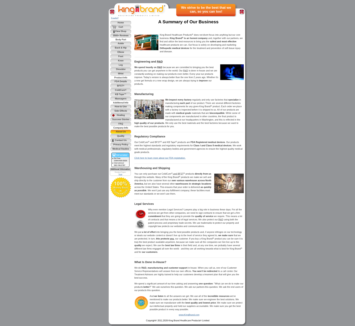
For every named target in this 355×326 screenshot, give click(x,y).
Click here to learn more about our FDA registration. (160, 158)
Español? (115, 18)
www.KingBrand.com (189, 315)
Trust (120, 174)
